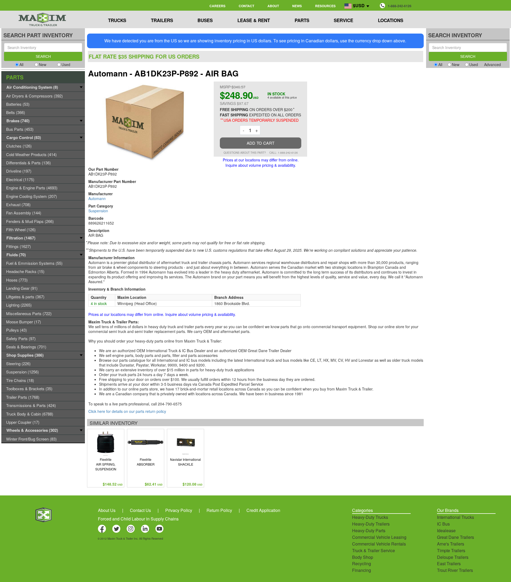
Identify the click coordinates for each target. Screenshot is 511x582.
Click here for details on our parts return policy (127, 411)
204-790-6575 (170, 403)
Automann (97, 198)
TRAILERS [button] (162, 20)
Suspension (98, 210)
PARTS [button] (302, 20)
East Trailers (449, 563)
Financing (361, 570)
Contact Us (140, 510)
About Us (107, 510)
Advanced (492, 64)
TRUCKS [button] (117, 20)
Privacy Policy (178, 510)
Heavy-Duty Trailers (371, 524)
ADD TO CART (260, 143)
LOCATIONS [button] (390, 20)
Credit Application (263, 510)
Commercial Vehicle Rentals (379, 544)
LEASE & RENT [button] (253, 20)
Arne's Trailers (450, 544)
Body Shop (362, 557)
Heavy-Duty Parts (368, 530)
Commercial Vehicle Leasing (379, 537)
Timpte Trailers (451, 550)
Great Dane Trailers (455, 537)
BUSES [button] (205, 20)
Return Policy (219, 510)
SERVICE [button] (343, 20)
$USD (359, 5)
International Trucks (455, 517)
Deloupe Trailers (452, 557)
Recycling (361, 563)
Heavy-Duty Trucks (370, 517)
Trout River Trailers (455, 570)
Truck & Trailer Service (373, 550)
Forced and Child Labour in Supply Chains (138, 519)
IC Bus (443, 524)
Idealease (446, 530)
